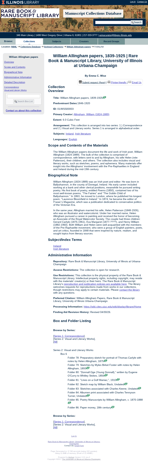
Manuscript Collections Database (93, 13)
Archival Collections (53, 47)
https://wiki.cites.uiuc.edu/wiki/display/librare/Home (112, 306)
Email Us (137, 82)
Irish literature (83, 133)
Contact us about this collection (23, 110)
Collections (29, 41)
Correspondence (11, 87)
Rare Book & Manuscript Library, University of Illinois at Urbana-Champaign (74, 443)
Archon (71, 457)
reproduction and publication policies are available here (95, 284)
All (55, 341)
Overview (9, 62)
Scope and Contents (14, 67)
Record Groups (111, 41)
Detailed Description (14, 82)
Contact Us (142, 2)
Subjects (56, 41)
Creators (84, 41)
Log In (133, 2)
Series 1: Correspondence (69, 336)
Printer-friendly (119, 82)
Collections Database (30, 47)
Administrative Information (18, 77)
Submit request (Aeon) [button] (94, 82)
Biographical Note (13, 72)
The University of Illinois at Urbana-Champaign (81, 459)
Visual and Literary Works (15, 90)
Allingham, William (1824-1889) (91, 114)
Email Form (79, 446)
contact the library (129, 289)
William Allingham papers (79, 47)
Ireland (70, 133)
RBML (14, 47)
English (73, 139)
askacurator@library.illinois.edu (115, 35)
